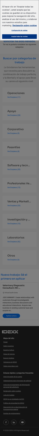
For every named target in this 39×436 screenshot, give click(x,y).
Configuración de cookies (19, 30)
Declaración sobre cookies (24, 25)
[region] (19, 20)
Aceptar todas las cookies (19, 36)
